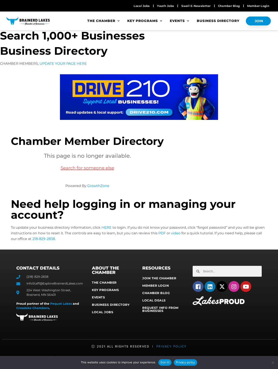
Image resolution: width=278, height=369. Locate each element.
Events (177, 21)
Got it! (165, 362)
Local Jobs (102, 312)
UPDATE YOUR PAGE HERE (63, 63)
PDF (162, 233)
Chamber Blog (156, 293)
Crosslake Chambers (32, 308)
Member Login (155, 286)
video (175, 233)
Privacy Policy (171, 346)
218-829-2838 (43, 239)
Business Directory (218, 21)
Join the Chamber (159, 278)
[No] (272, 362)
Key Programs (142, 21)
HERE (106, 227)
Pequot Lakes (61, 304)
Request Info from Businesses (160, 309)
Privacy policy (185, 362)
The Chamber (101, 21)
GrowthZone (98, 186)
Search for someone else (87, 167)
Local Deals (154, 300)
